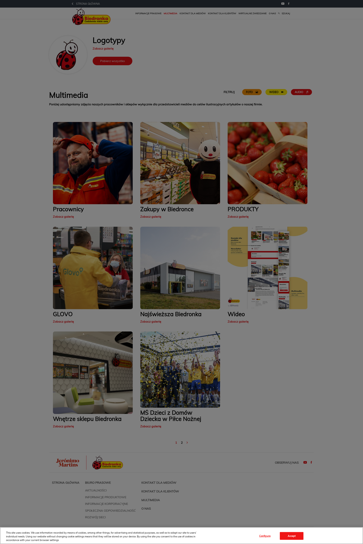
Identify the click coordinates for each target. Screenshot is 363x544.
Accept (292, 535)
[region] (181, 535)
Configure (265, 535)
